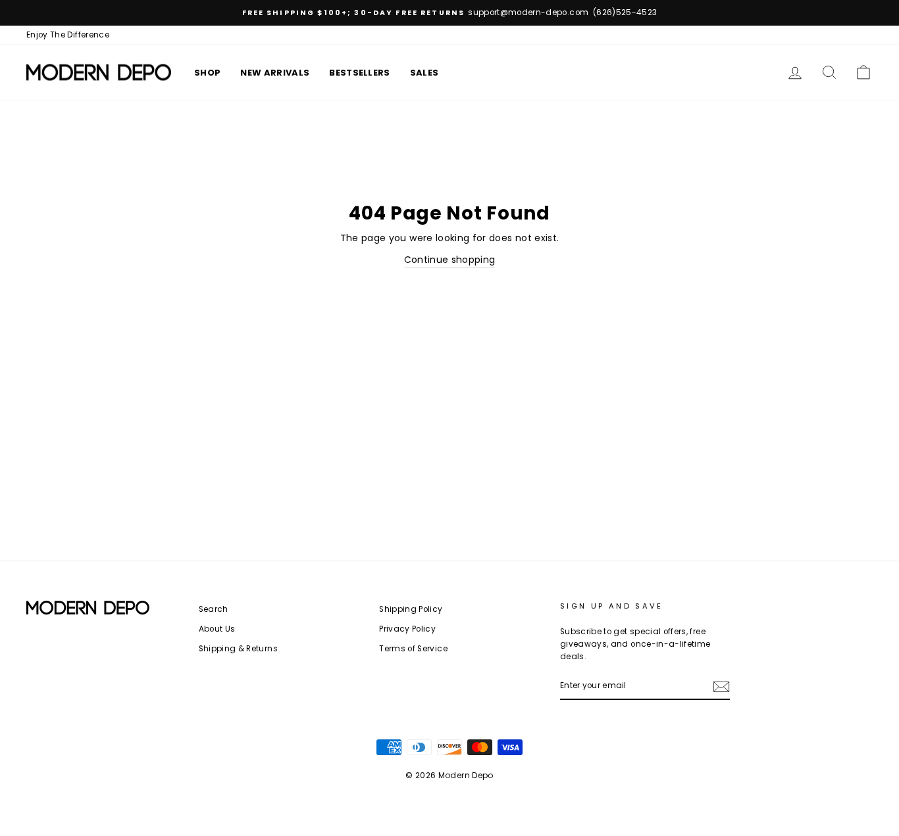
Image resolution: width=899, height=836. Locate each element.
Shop (207, 72)
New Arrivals (274, 72)
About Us (217, 629)
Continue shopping (450, 259)
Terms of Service (413, 648)
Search (213, 609)
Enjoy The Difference (67, 35)
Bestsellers (359, 72)
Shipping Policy (410, 609)
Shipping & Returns (238, 648)
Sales (424, 72)
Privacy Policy (407, 629)
